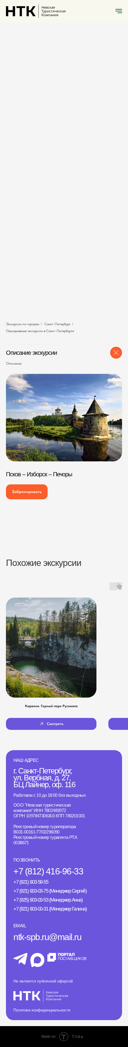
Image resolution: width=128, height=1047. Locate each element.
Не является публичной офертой (43, 981)
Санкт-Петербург (57, 324)
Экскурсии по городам (22, 324)
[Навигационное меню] (118, 11)
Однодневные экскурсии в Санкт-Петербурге (40, 331)
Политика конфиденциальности (41, 1010)
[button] (27, 491)
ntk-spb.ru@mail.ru (47, 937)
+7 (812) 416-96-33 (48, 871)
